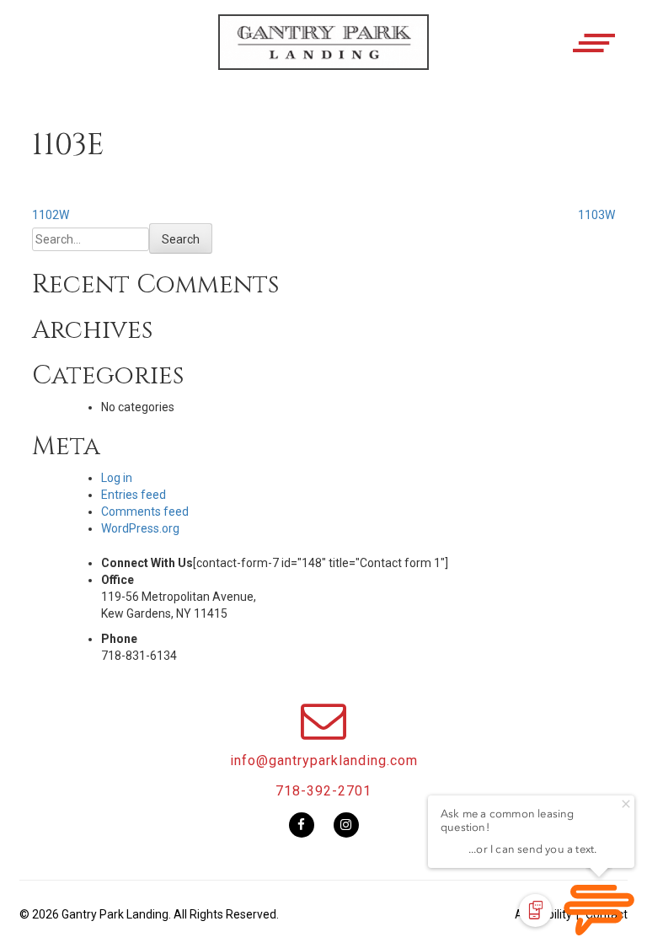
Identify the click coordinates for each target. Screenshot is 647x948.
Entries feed (133, 494)
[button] (323, 56)
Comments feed (145, 511)
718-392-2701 (323, 791)
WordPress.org (140, 528)
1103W (596, 215)
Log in (116, 478)
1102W (50, 215)
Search (181, 239)
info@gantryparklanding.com (324, 761)
